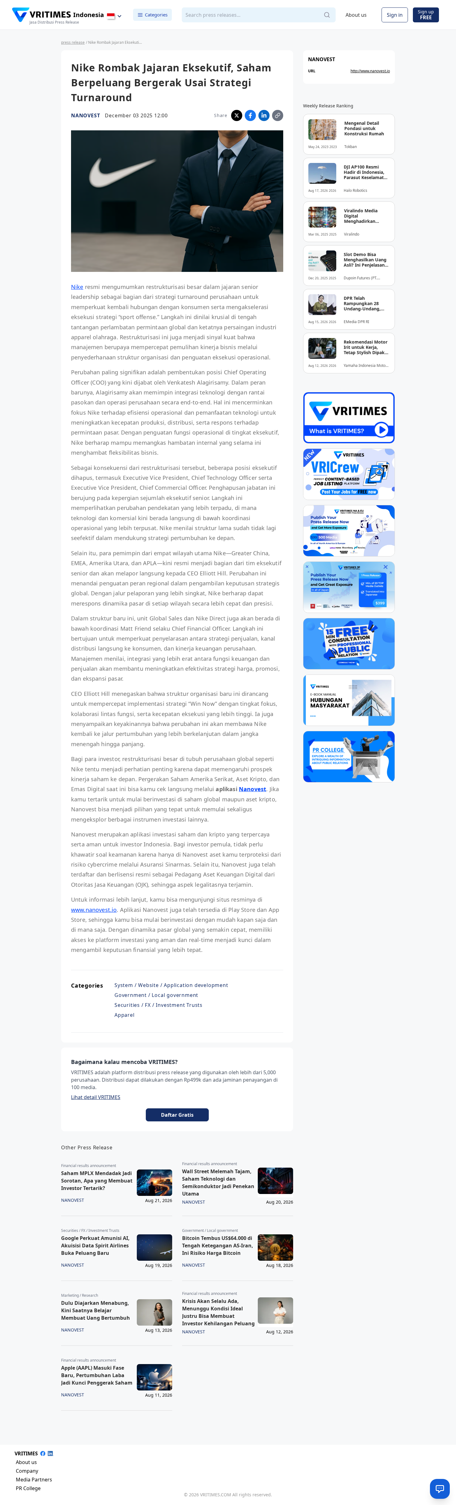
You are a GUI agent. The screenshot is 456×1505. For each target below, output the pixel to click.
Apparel (124, 1015)
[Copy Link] (277, 115)
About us (356, 14)
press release (73, 42)
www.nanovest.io (94, 909)
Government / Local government (156, 995)
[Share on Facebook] (250, 115)
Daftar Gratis (177, 1114)
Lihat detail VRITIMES (95, 1097)
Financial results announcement (88, 1165)
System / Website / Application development (171, 985)
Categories (156, 14)
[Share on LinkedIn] (264, 115)
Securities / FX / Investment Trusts (158, 1005)
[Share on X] (236, 115)
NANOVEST (85, 115)
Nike (77, 287)
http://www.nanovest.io (370, 71)
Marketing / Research (79, 1295)
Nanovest (252, 789)
